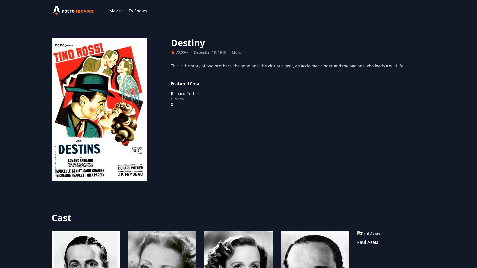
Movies (116, 11)
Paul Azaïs (367, 242)
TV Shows (138, 11)
